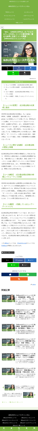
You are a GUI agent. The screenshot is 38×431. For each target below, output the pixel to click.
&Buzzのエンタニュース (28, 417)
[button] (24, 73)
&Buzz (6, 243)
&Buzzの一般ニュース (8, 252)
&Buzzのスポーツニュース (28, 420)
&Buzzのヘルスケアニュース (28, 422)
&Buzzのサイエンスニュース (10, 420)
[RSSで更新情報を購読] (19, 279)
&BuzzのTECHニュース (9, 417)
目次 (16, 82)
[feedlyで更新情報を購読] (28, 274)
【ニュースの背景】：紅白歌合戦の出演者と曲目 (19, 85)
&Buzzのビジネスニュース (10, 422)
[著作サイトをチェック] (10, 274)
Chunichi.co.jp (21, 243)
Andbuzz (4, 245)
